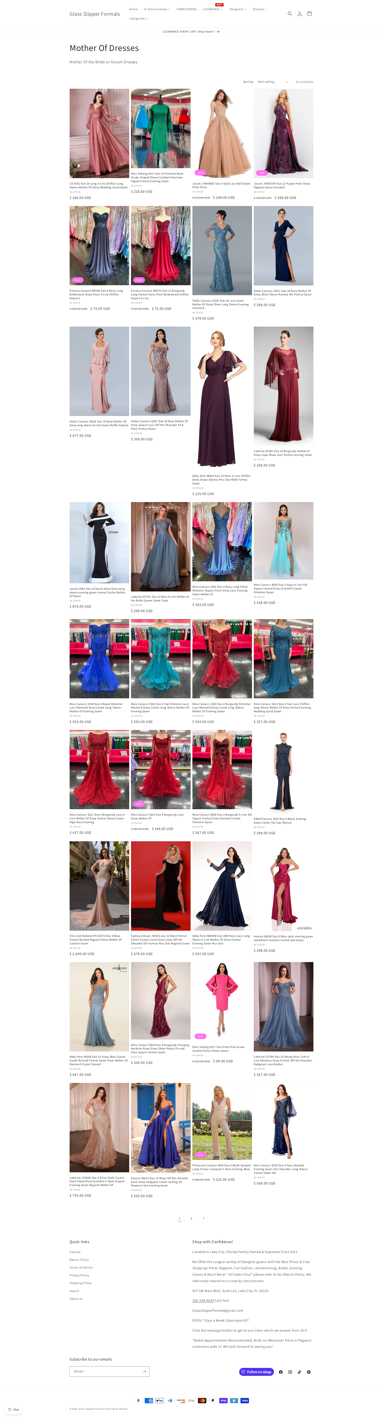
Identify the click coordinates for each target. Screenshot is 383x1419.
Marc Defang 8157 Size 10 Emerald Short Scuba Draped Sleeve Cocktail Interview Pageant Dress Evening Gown (157, 177)
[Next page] (203, 1218)
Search (74, 1291)
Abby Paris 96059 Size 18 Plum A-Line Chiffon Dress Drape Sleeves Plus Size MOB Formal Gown (221, 479)
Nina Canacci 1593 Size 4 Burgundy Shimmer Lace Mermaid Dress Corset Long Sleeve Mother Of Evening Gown (221, 707)
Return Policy (79, 1260)
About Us (76, 1299)
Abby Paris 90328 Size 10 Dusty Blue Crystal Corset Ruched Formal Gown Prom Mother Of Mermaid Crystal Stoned (99, 1060)
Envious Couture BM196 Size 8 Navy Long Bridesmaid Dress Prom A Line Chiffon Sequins (96, 294)
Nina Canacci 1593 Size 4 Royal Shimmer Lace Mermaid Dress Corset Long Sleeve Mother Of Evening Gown (96, 707)
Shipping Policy (81, 1283)
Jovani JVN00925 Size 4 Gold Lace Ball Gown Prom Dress (221, 185)
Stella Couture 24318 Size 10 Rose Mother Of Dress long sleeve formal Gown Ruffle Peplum (99, 423)
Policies (75, 1252)
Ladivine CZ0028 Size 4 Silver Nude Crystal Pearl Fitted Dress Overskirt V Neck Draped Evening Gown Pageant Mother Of (97, 1181)
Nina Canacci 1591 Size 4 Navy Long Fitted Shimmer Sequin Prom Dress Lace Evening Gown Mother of (220, 590)
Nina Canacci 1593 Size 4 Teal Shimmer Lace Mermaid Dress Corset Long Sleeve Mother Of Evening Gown (160, 707)
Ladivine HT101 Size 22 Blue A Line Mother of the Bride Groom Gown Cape (160, 598)
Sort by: (248, 82)
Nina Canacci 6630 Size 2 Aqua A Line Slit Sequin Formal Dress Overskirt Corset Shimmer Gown (280, 588)
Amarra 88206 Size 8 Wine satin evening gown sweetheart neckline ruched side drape (283, 938)
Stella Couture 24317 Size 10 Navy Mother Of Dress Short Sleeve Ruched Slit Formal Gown (282, 293)
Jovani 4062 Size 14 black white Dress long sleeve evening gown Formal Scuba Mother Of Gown (97, 592)
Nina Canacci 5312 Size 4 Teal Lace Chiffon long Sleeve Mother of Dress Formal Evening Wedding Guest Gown (282, 707)
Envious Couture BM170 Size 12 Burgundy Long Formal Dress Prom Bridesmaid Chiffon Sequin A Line (160, 294)
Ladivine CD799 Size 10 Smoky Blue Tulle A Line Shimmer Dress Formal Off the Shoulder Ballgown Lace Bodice (283, 1060)
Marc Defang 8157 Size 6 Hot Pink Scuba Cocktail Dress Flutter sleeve (218, 1049)
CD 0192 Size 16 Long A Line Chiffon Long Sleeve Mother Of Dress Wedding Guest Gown (99, 185)
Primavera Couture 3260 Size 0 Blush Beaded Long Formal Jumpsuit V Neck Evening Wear (221, 1167)
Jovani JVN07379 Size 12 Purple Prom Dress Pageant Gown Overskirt (282, 185)
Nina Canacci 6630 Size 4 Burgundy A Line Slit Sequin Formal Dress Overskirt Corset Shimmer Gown (222, 818)
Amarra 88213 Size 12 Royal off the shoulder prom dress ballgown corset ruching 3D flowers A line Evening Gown (159, 1182)
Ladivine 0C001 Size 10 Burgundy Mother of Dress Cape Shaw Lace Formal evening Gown (283, 453)
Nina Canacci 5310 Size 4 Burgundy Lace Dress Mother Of (157, 816)
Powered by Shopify (116, 1408)
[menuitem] (133, 9)
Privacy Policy (79, 1275)
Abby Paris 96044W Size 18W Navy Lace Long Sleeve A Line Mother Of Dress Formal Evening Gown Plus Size (221, 939)
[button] (290, 14)
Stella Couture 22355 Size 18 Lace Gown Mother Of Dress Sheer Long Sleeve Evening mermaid (220, 304)
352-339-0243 (203, 1300)
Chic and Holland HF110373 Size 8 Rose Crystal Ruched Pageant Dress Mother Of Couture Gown (96, 939)
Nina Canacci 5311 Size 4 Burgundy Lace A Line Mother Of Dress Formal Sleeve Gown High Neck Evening (97, 818)
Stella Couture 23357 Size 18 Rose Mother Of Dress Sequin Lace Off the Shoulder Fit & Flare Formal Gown (159, 425)
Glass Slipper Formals (91, 1408)
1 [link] (179, 1218)
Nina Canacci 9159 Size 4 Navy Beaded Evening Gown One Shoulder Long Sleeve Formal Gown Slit (280, 1169)
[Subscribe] (144, 1371)
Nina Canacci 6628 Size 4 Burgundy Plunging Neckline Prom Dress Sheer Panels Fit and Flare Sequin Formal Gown (160, 1048)
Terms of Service (81, 1267)
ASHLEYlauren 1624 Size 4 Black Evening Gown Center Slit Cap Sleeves (280, 820)
